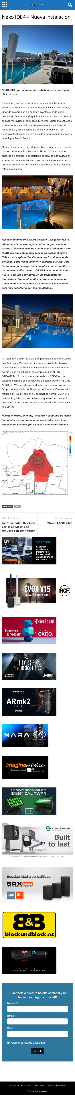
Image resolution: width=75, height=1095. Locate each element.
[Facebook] (31, 1074)
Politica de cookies (57, 1085)
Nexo (17, 506)
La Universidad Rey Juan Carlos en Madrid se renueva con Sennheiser (18, 526)
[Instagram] (37, 1074)
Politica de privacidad (19, 1085)
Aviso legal (39, 1085)
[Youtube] (44, 1074)
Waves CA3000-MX (60, 523)
